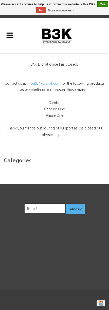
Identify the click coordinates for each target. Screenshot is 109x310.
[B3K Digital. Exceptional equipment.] (64, 35)
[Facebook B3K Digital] (45, 224)
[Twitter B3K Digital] (54, 224)
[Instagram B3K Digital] (64, 224)
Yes (102, 4)
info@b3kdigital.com (44, 83)
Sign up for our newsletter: (54, 197)
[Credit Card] (100, 303)
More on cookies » (61, 10)
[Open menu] (10, 35)
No (41, 10)
